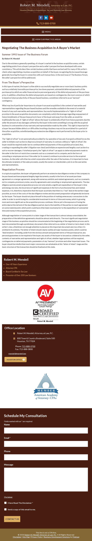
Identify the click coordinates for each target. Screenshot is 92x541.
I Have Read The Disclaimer (20, 503)
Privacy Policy (37, 537)
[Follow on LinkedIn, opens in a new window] (46, 18)
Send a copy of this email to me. (22, 509)
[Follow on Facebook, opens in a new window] (41, 18)
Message (8, 464)
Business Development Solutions (57, 537)
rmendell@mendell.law (17, 354)
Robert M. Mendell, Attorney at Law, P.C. (40, 535)
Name (7, 424)
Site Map (26, 537)
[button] (46, 32)
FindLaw (76, 537)
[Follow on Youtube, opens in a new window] (51, 18)
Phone (7, 451)
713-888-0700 (47, 23)
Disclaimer (8, 497)
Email (7, 438)
